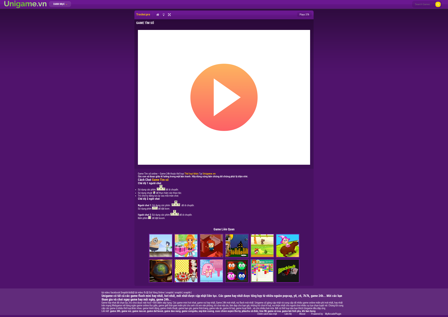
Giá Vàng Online (156, 292)
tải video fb (140, 292)
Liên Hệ (288, 313)
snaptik (169, 292)
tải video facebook (111, 292)
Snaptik (124, 292)
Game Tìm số (160, 180)
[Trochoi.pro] (25, 7)
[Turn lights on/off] (163, 14)
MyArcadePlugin (333, 313)
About (302, 313)
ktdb (130, 292)
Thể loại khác (191, 173)
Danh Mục (59, 4)
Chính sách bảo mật (267, 313)
